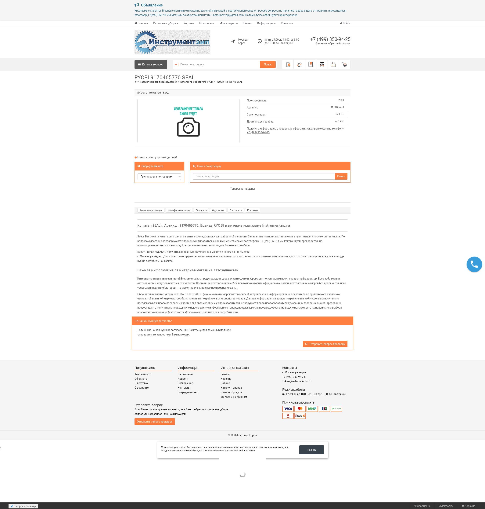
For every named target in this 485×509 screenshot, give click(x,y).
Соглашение (185, 383)
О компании (185, 374)
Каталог (152, 64)
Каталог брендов (231, 392)
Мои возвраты (229, 23)
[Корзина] (344, 64)
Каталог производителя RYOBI (196, 82)
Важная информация (150, 210)
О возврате (236, 210)
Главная (143, 23)
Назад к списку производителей (157, 157)
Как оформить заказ (179, 210)
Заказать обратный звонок (333, 43)
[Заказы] (288, 64)
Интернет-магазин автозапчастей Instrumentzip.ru (169, 278)
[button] (474, 264)
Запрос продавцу (25, 506)
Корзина (189, 23)
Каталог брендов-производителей (158, 82)
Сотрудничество (188, 392)
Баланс (247, 23)
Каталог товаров (231, 387)
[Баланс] (333, 64)
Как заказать (143, 374)
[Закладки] (310, 64)
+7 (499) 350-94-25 (330, 39)
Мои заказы (206, 23)
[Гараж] (322, 64)
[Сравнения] (299, 64)
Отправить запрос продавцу (327, 344)
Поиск (268, 64)
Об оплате (201, 210)
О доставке (218, 210)
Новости (183, 378)
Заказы (225, 374)
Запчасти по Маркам (234, 396)
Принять (311, 450)
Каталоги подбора (164, 23)
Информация (265, 23)
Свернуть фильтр (152, 166)
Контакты (287, 23)
